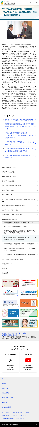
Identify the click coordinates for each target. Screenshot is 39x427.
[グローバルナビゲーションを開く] (36, 2)
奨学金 (4, 383)
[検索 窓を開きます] (31, 2)
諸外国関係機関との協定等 (9, 219)
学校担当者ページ (7, 273)
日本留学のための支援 (8, 181)
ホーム (4, 333)
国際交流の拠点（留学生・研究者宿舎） (13, 259)
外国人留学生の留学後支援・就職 (11, 185)
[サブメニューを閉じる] (37, 194)
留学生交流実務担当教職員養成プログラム (14, 205)
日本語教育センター (7, 264)
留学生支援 (11, 333)
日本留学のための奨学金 (9, 176)
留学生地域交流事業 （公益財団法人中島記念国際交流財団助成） (18, 200)
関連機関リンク (17, 412)
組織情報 (4, 402)
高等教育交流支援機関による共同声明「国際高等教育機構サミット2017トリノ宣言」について (20, 126)
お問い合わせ (5, 415)
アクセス (28, 412)
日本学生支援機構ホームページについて (13, 418)
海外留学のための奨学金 (9, 167)
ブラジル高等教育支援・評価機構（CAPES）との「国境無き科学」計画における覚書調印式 (19, 135)
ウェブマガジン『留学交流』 (10, 210)
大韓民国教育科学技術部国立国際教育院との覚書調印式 (19, 156)
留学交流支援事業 (7, 194)
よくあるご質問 (6, 407)
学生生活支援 (5, 393)
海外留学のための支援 (8, 172)
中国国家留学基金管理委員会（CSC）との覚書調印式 (19, 143)
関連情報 (4, 268)
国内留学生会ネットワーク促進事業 (12, 214)
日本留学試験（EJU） (8, 190)
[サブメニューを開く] (37, 200)
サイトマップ (5, 412)
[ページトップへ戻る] (36, 424)
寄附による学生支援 (7, 397)
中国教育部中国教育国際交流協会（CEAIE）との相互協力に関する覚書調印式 (19, 150)
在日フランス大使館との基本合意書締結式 (19, 120)
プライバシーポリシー (19, 415)
